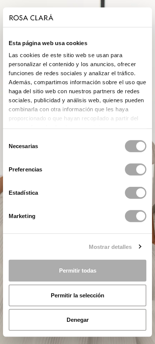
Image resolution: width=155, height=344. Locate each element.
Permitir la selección (77, 295)
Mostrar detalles (110, 246)
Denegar (78, 320)
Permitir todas (77, 270)
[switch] (135, 170)
